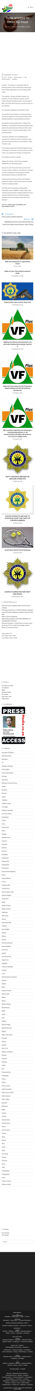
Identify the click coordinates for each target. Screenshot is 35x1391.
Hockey (4, 919)
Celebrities (4, 800)
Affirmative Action (6, 756)
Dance (3, 830)
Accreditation (5, 687)
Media (3, 690)
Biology (15, 1351)
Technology (5, 1154)
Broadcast (4, 790)
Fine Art (27, 1316)
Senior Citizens (6, 1120)
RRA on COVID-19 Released (9, 616)
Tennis (3, 1164)
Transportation (6, 1171)
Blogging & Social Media (15, 1347)
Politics (4, 1079)
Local (3, 973)
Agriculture (5, 759)
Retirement (5, 1106)
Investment (5, 949)
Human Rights (5, 929)
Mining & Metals (6, 1004)
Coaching (25, 1375)
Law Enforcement (6, 956)
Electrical (4, 851)
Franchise (7, 1382)
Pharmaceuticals (6, 1072)
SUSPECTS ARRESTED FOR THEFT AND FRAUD (18, 593)
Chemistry (30, 1351)
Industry (4, 939)
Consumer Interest (7, 813)
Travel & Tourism (6, 1181)
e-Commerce (18, 1379)
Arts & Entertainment (7, 773)
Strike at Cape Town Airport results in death (17, 272)
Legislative (5, 963)
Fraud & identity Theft (8, 892)
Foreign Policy (6, 888)
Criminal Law (5, 827)
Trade (3, 1167)
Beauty (4, 786)
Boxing (15, 1365)
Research (4, 1103)
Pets (3, 1069)
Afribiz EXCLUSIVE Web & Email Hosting (23, 1388)
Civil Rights (5, 807)
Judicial (4, 953)
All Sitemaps (5, 1235)
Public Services (6, 1096)
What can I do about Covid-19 (10, 627)
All (5, 77)
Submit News (5, 698)
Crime (10, 77)
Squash (4, 1140)
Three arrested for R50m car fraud (21, 26)
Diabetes (4, 834)
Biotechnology (22, 1351)
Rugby (3, 1109)
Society (14, 79)
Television (4, 1160)
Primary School (6, 1086)
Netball (4, 1031)
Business (4, 793)
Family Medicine (6, 878)
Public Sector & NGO (7, 1092)
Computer (22, 1369)
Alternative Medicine (7, 766)
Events (4, 875)
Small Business (6, 1123)
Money (3, 1014)
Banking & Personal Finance (9, 783)
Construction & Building (27, 1341)
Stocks (4, 1147)
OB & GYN (5, 1048)
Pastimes (4, 1058)
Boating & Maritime (26, 1363)
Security (4, 1116)
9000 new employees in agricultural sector (17, 262)
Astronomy (9, 1351)
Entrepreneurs (5, 864)
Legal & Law (5, 960)
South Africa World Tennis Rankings (17, 550)
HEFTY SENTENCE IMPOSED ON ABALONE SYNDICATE (17, 478)
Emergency (5, 854)
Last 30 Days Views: (7, 638)
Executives (22, 1381)
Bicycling (17, 1363)
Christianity (14, 1358)
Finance (4, 881)
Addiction (10, 1331)
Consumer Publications (25, 1320)
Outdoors (4, 1055)
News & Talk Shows (7, 1034)
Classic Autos (13, 1320)
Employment (5, 858)
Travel (3, 1177)
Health (3, 902)
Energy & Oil (5, 861)
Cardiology (19, 1333)
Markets (4, 983)
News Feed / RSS (6, 696)
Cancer (4, 796)
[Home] (5, 26)
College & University (7, 810)
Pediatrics (4, 1062)
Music (3, 1017)
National (4, 1021)
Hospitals (4, 926)
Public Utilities (6, 1099)
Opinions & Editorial (7, 1052)
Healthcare (5, 912)
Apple (17, 1369)
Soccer (4, 1126)
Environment (5, 868)
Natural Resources (7, 1028)
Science (4, 1113)
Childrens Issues (6, 803)
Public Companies (7, 1089)
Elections (4, 847)
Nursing (4, 1041)
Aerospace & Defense (8, 752)
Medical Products (6, 990)
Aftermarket (6, 1320)
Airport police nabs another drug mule (17, 302)
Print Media (5, 694)
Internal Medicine (6, 946)
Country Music (15, 1316)
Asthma (7, 1333)
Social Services (6, 1130)
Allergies (17, 1331)
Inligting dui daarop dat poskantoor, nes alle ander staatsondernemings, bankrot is (17, 344)
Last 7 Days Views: (7, 635)
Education (4, 844)
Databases (23, 1384)
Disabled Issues (6, 837)
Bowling (10, 1365)
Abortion (5, 1331)
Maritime (4, 980)
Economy (4, 841)
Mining (3, 1000)
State (3, 1143)
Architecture (16, 1341)
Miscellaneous (6, 1007)
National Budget (6, 1024)
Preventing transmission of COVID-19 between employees (17, 610)
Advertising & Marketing (17, 1323)
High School (5, 915)
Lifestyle (4, 970)
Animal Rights (5, 769)
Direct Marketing (10, 1379)
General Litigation (6, 895)
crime (9, 204)
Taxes (3, 1150)
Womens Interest (6, 1184)
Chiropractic (26, 1333)
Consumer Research (18, 1377)
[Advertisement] (17, 55)
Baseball (5, 1363)
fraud (13, 204)
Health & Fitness (6, 905)
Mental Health (5, 994)
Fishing (13, 1382)
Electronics (30, 1384)
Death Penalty (25, 1382)
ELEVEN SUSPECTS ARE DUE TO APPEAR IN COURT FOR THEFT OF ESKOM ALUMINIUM (17, 518)
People (4, 1065)
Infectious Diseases (7, 943)
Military (4, 997)
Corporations (5, 817)
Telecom (4, 1157)
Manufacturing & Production (9, 977)
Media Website (17, 1312)
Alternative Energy (26, 1339)
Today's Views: (6, 633)
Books (26, 1323)
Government (18, 77)
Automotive (5, 779)
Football (25, 1365)
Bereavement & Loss (11, 1375)
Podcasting (27, 1350)
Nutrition (4, 1045)
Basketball (11, 1363)
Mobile (3, 1011)
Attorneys (4, 776)
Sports (3, 1137)
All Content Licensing (7, 685)
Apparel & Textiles (7, 1341)
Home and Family (6, 922)
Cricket (4, 820)
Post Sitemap (5, 1233)
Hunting (4, 932)
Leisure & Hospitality (7, 966)
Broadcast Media (6, 692)
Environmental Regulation (9, 871)
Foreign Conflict (6, 885)
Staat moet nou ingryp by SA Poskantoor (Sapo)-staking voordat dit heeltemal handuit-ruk (17, 388)
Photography (5, 1075)
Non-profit (4, 1038)
